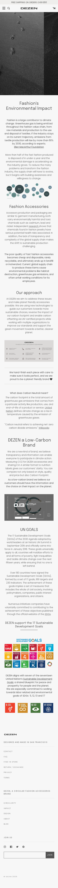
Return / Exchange (13, 767)
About (7, 819)
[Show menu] (3, 8)
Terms (7, 778)
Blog (6, 824)
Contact (8, 751)
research (34, 226)
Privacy (8, 772)
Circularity (10, 803)
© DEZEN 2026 (10, 877)
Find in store (11, 762)
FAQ (5, 757)
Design (7, 814)
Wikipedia (44, 427)
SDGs (48, 614)
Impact (7, 808)
